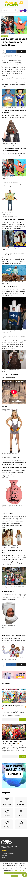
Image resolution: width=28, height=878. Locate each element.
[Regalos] (21, 811)
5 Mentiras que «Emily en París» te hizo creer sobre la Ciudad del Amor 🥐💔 (14, 707)
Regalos (21, 815)
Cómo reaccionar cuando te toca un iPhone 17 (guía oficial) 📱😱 (13, 742)
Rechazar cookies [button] (19, 873)
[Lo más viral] (7, 811)
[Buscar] (16, 10)
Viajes (21, 827)
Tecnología (7, 827)
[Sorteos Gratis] (7, 800)
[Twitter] (21, 51)
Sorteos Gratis (7, 804)
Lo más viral (7, 815)
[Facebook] (11, 51)
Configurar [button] (14, 875)
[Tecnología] (7, 822)
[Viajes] (21, 822)
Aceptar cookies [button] (9, 873)
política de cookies (19, 870)
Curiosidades (21, 804)
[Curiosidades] (21, 800)
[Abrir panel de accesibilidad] (24, 874)
